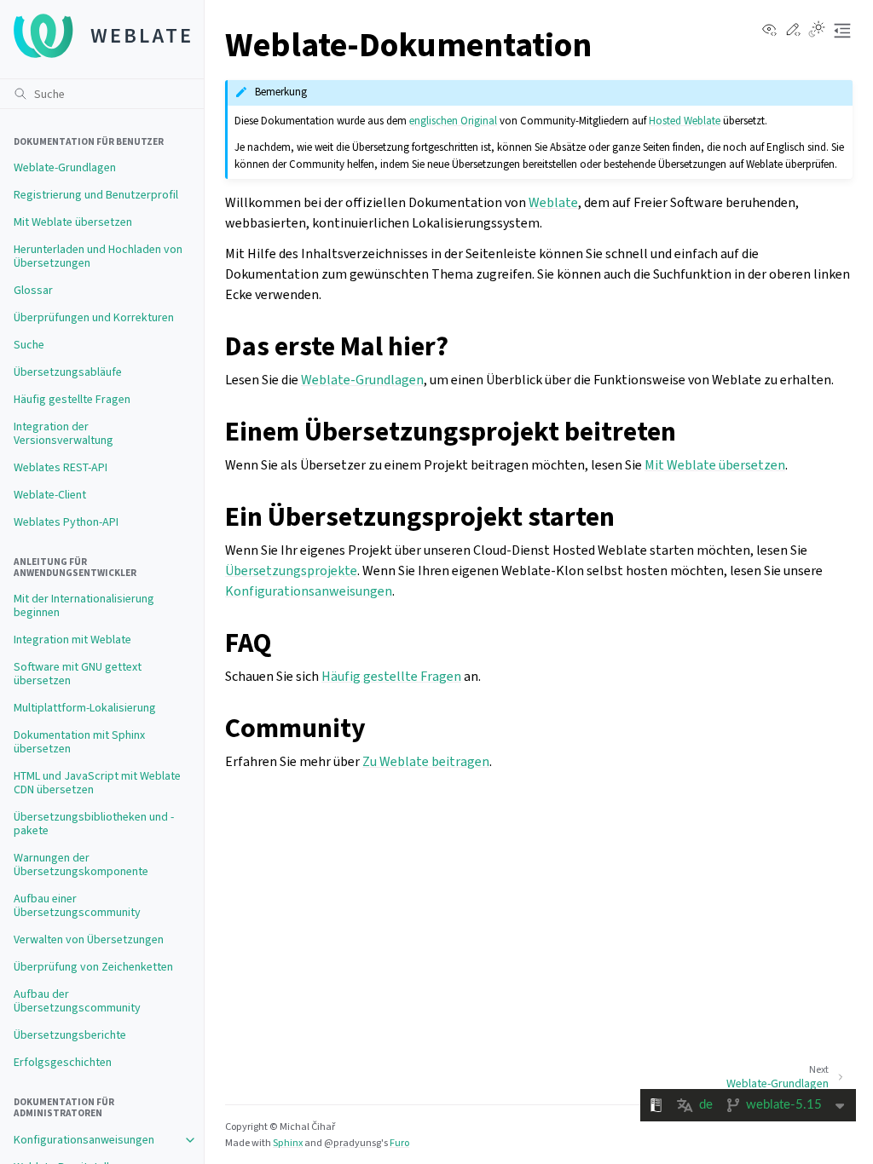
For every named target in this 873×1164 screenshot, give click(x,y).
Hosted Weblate (684, 120)
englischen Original (453, 120)
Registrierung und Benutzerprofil (96, 195)
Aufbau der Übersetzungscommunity (77, 1001)
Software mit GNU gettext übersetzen (78, 674)
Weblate (553, 202)
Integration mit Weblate (72, 639)
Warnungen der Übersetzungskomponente (81, 864)
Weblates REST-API (60, 467)
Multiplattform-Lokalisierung (85, 708)
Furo (399, 1143)
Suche (29, 345)
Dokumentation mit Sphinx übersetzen (79, 742)
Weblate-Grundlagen (65, 167)
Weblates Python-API (66, 522)
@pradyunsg (352, 1143)
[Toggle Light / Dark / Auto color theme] (816, 30)
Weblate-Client (50, 495)
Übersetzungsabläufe (68, 372)
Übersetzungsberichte (70, 1035)
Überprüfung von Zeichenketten (93, 967)
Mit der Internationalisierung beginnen (84, 605)
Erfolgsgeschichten (63, 1062)
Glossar (33, 290)
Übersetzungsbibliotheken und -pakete (94, 823)
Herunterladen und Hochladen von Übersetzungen (98, 256)
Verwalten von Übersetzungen (89, 939)
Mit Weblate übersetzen (73, 222)
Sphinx (288, 1143)
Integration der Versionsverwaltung (63, 433)
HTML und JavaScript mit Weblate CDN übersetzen (97, 783)
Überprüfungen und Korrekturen (94, 317)
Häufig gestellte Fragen (72, 399)
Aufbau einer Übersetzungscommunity (77, 905)
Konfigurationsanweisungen (84, 1140)
